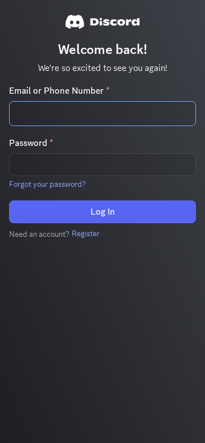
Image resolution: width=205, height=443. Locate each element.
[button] (47, 184)
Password (31, 143)
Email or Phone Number (59, 91)
